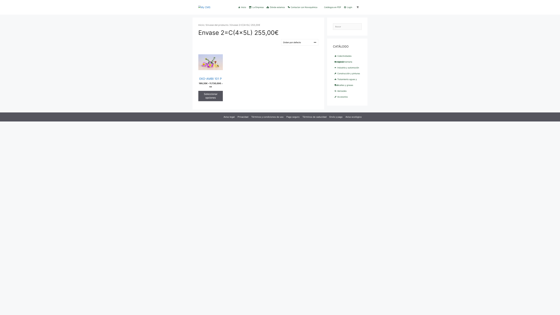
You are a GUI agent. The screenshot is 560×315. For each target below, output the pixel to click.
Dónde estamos (277, 7)
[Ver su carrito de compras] (358, 7)
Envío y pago (336, 117)
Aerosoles (341, 91)
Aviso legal (229, 117)
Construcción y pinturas (348, 73)
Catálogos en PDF (332, 7)
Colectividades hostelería (342, 57)
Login (349, 7)
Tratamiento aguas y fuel (345, 80)
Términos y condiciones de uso (267, 117)
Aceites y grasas (345, 85)
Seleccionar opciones (210, 96)
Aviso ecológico (353, 117)
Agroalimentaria (344, 62)
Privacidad (243, 117)
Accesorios (342, 97)
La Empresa (258, 7)
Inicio (243, 7)
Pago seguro (293, 117)
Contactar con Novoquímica (304, 7)
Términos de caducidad (314, 117)
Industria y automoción (348, 67)
